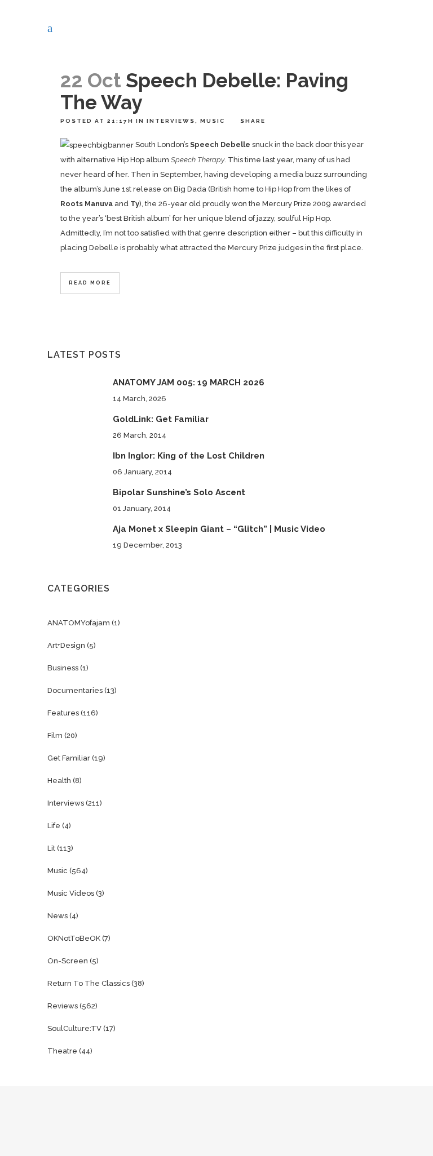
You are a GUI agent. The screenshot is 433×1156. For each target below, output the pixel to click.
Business (62, 668)
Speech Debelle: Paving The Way (204, 91)
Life (53, 825)
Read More (90, 283)
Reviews (62, 1006)
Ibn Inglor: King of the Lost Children (188, 456)
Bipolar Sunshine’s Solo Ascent (179, 492)
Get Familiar (68, 758)
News (57, 916)
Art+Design (66, 645)
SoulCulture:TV (74, 1028)
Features (63, 713)
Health (59, 780)
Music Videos (70, 893)
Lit (51, 848)
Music (212, 121)
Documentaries (75, 690)
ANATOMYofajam (78, 623)
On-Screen (67, 961)
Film (55, 735)
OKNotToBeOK (73, 938)
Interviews (171, 121)
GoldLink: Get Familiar (161, 419)
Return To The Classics (88, 983)
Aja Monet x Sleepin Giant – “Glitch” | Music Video (219, 529)
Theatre (62, 1051)
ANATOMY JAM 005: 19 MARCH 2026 (188, 382)
